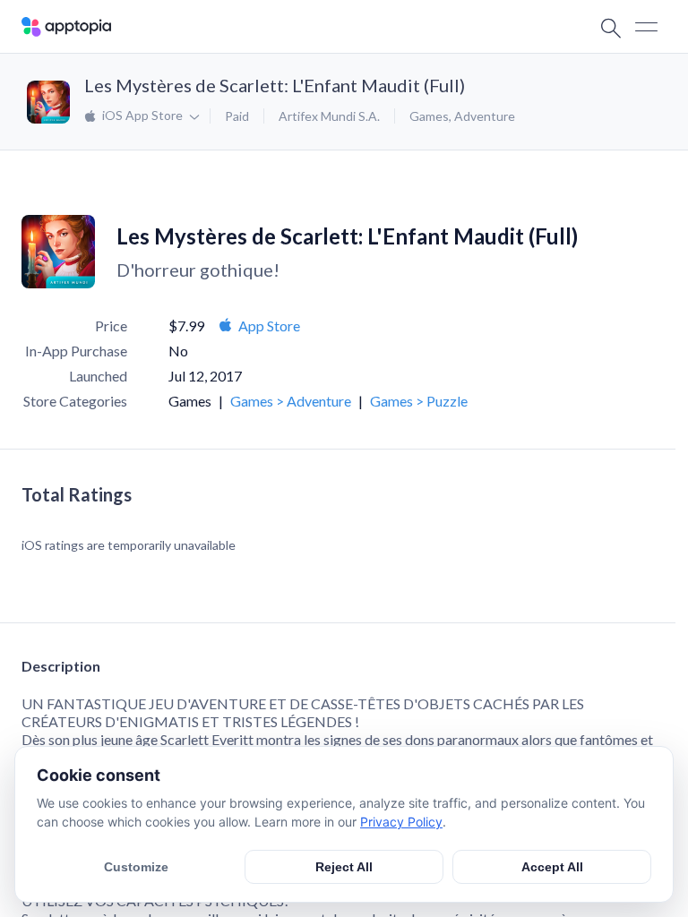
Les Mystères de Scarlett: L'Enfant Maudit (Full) (274, 85)
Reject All (344, 867)
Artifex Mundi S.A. (329, 116)
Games (429, 116)
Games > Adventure (290, 400)
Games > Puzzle (419, 400)
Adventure (484, 116)
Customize (136, 867)
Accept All (552, 867)
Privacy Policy (401, 821)
